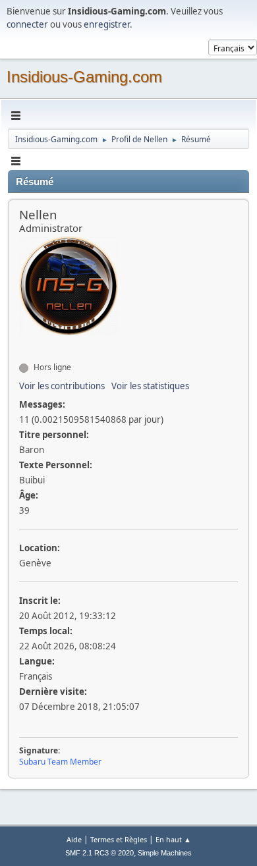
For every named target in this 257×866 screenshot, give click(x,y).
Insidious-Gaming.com (84, 77)
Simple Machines (165, 853)
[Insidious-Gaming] (24, 344)
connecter (27, 24)
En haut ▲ (173, 839)
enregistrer (107, 24)
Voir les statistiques (150, 386)
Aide (74, 839)
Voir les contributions (62, 386)
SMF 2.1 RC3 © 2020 (99, 853)
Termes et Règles (118, 839)
